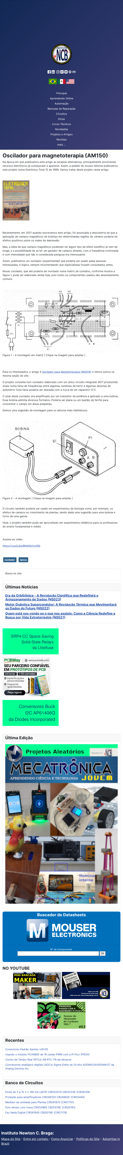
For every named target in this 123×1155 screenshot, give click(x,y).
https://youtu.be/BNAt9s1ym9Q (21, 545)
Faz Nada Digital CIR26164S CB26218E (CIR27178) (36, 1112)
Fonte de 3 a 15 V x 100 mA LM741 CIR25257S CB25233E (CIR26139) (47, 1092)
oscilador (10, 559)
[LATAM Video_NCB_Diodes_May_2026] (31, 712)
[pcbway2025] (27, 677)
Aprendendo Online (61, 98)
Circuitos (61, 113)
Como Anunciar (62, 1139)
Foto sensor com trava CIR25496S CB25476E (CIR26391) (40, 1107)
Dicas (61, 119)
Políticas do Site (87, 1139)
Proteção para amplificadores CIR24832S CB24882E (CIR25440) (45, 1097)
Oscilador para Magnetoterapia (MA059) (66, 371)
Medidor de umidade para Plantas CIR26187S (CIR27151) (39, 1102)
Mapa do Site (10, 1139)
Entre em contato (36, 1139)
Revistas (62, 139)
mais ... (61, 144)
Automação (62, 103)
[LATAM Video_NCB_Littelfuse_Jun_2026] (31, 641)
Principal (61, 93)
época (23, 559)
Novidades (61, 129)
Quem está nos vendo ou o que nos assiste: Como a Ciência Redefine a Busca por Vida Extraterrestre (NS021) (60, 615)
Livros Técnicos (61, 124)
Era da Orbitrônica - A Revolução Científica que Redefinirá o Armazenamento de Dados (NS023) (51, 597)
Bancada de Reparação (62, 108)
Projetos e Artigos (61, 134)
